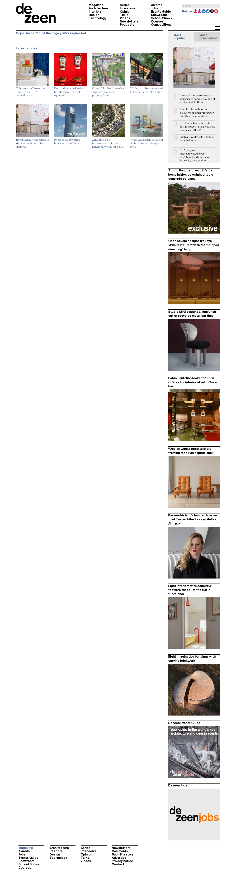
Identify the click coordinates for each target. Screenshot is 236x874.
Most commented (208, 37)
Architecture (98, 8)
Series (125, 5)
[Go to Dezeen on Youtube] (216, 11)
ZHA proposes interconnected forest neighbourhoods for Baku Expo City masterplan (195, 155)
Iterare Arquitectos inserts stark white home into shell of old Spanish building (197, 99)
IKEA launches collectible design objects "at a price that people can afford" (197, 126)
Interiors (95, 11)
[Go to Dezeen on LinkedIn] (204, 11)
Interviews (127, 8)
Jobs (154, 8)
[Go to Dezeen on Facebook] (208, 11)
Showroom (159, 14)
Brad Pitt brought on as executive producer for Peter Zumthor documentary (197, 113)
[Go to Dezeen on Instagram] (200, 11)
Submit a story (123, 854)
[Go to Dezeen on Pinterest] (195, 11)
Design (94, 14)
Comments (120, 851)
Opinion (125, 11)
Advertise (119, 857)
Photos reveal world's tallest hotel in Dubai (197, 138)
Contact (118, 864)
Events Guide (161, 11)
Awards (156, 5)
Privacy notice (122, 861)
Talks (124, 14)
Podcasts (127, 24)
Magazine (96, 5)
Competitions (161, 24)
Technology (97, 18)
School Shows (161, 18)
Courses (157, 21)
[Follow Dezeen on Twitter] (212, 11)
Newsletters (129, 21)
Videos (125, 18)
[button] (217, 28)
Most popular (179, 37)
